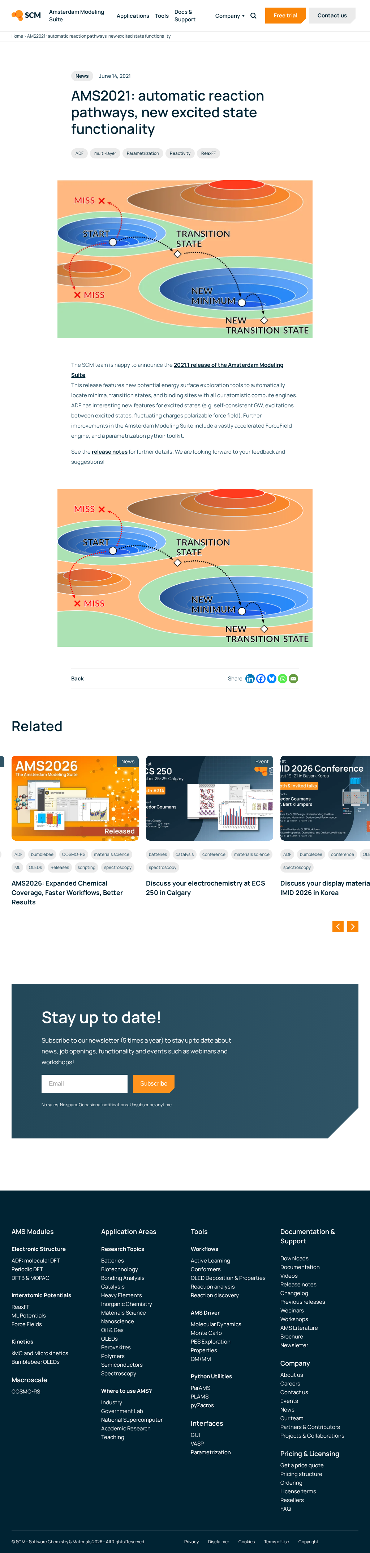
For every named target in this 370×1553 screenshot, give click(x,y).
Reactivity (180, 153)
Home (17, 36)
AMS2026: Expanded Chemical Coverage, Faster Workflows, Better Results (67, 892)
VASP (197, 1443)
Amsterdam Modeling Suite (76, 15)
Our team (292, 1418)
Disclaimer (218, 1541)
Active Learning (210, 1260)
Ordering (291, 1482)
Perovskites (116, 1347)
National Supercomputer (132, 1419)
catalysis (185, 854)
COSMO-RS (73, 854)
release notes (110, 451)
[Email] (293, 678)
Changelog (294, 1293)
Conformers (206, 1269)
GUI (195, 1435)
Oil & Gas (112, 1330)
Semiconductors (122, 1365)
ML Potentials (29, 1315)
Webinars (292, 1310)
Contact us (332, 15)
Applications (133, 16)
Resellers (292, 1500)
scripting (86, 867)
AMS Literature (299, 1328)
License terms (298, 1491)
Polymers (113, 1356)
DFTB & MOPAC (31, 1278)
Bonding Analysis (123, 1278)
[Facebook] (261, 678)
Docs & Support (185, 15)
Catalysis (113, 1286)
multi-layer (105, 153)
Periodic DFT (27, 1269)
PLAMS (199, 1396)
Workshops (294, 1319)
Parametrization (143, 153)
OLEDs (35, 867)
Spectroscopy (118, 1373)
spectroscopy (118, 867)
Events (289, 1401)
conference (213, 854)
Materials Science (123, 1312)
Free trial (285, 15)
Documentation (300, 1267)
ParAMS (200, 1388)
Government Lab (122, 1411)
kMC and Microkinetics (40, 1353)
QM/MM (201, 1359)
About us (291, 1375)
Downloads (294, 1258)
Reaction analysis (213, 1286)
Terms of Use (276, 1541)
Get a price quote (302, 1465)
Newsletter (294, 1345)
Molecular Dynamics (216, 1324)
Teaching (112, 1437)
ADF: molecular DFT (36, 1260)
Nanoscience (117, 1321)
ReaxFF (208, 153)
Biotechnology (119, 1269)
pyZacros (202, 1405)
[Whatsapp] (282, 678)
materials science (111, 854)
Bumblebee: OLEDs (36, 1362)
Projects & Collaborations (312, 1435)
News (287, 1409)
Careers (290, 1383)
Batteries (112, 1260)
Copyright (308, 1541)
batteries (158, 854)
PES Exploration (211, 1341)
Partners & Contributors (310, 1427)
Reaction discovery (215, 1295)
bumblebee (42, 854)
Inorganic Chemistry (126, 1304)
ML (17, 867)
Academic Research (126, 1428)
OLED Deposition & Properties (228, 1278)
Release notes (298, 1284)
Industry (111, 1402)
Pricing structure (301, 1474)
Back (77, 678)
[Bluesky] (271, 678)
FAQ (285, 1508)
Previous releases (302, 1302)
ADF (79, 153)
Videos (289, 1276)
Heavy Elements (121, 1295)
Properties (204, 1350)
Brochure (291, 1336)
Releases (60, 867)
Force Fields (27, 1324)
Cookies (246, 1541)
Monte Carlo (206, 1333)
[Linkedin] (250, 678)
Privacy (191, 1541)
